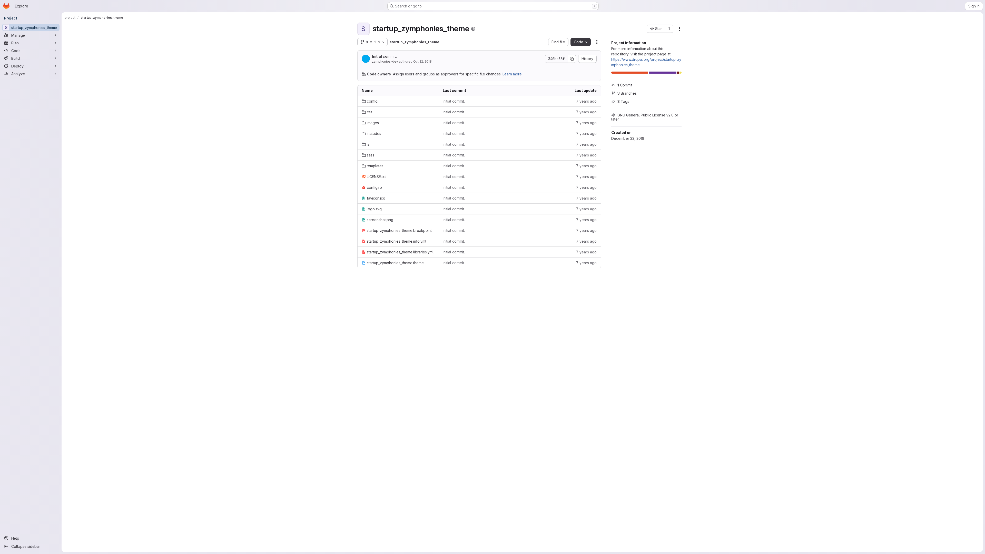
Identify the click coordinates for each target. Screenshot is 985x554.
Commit (624, 85)
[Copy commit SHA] (572, 59)
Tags (623, 101)
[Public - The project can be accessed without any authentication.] (473, 29)
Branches (627, 93)
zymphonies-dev (385, 61)
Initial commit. (384, 56)
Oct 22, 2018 (422, 61)
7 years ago (586, 101)
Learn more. (513, 74)
